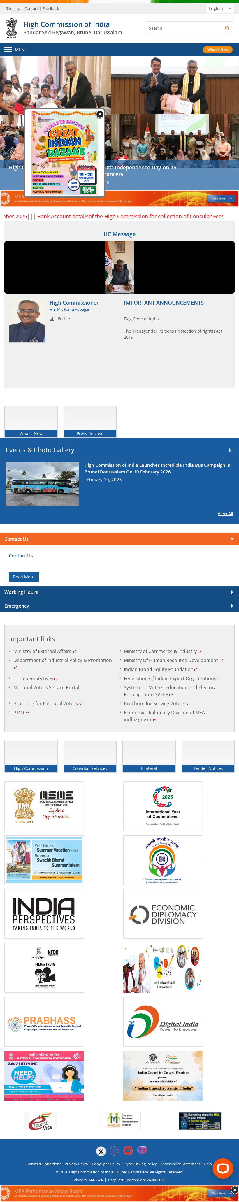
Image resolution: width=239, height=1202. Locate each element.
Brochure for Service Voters (154, 703)
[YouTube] (128, 1151)
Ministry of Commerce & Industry (160, 651)
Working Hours (21, 592)
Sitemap (13, 8)
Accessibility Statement (180, 1163)
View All (225, 513)
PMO (18, 712)
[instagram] (142, 1151)
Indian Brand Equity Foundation (159, 669)
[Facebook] (114, 1151)
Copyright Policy (106, 1163)
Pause (230, 450)
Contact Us (16, 539)
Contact (31, 8)
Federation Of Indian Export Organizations (170, 678)
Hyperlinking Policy (140, 1163)
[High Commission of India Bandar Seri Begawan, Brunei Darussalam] (11, 35)
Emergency (16, 606)
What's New (218, 49)
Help (208, 1163)
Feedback (51, 8)
